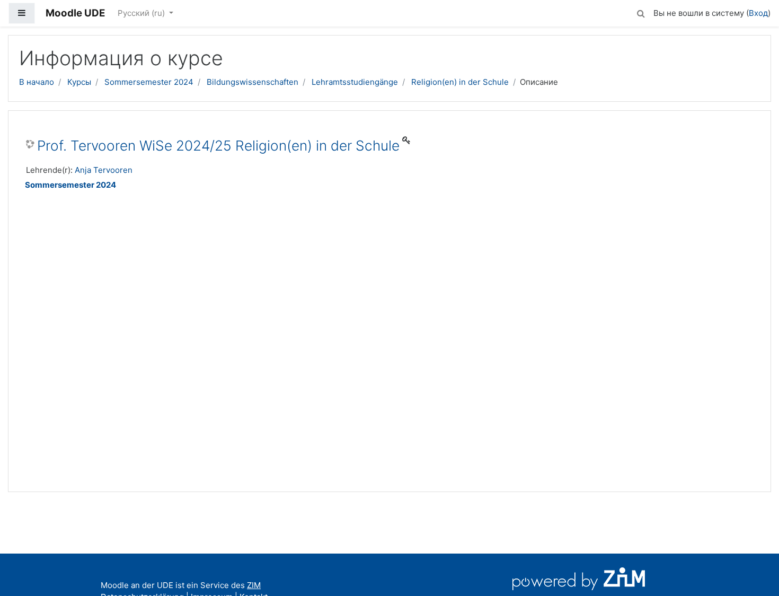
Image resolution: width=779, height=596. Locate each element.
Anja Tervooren (103, 170)
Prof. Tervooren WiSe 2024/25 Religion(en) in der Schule (218, 145)
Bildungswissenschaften (252, 82)
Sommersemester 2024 (148, 82)
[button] (640, 12)
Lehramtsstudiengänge (355, 82)
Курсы (79, 82)
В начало (36, 82)
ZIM (254, 585)
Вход (758, 13)
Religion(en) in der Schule (460, 82)
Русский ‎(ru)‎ (142, 13)
